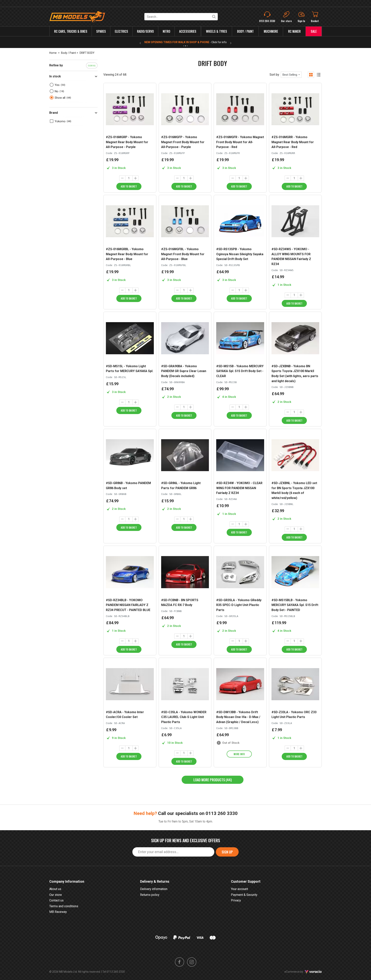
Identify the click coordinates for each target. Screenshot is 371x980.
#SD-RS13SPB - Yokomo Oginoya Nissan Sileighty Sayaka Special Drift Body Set (239, 254)
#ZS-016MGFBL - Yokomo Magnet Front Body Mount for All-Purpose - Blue (182, 254)
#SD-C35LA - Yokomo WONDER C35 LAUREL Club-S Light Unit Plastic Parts (183, 717)
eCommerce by (298, 971)
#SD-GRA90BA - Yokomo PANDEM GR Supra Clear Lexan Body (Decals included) (183, 371)
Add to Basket (129, 186)
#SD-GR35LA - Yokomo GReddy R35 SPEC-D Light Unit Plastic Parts (238, 605)
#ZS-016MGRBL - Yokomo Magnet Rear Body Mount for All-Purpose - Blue (127, 254)
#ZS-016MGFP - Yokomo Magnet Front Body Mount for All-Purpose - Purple (182, 142)
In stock (55, 76)
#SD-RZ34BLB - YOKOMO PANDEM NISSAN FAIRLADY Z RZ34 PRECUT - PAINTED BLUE (128, 605)
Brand (53, 113)
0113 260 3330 (222, 813)
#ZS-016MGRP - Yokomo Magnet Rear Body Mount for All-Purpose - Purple (127, 142)
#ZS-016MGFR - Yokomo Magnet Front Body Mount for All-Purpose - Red (240, 142)
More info (239, 754)
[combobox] (291, 75)
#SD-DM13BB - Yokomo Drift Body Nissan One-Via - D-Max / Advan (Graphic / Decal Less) (238, 717)
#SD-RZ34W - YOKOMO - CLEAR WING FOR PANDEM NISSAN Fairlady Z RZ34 (239, 488)
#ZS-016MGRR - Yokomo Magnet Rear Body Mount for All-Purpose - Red (292, 142)
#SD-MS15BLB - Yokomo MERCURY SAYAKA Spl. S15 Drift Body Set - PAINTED (294, 605)
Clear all (92, 65)
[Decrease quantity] (122, 178)
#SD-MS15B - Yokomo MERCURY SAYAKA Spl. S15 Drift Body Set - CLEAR (240, 371)
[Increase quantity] (135, 178)
